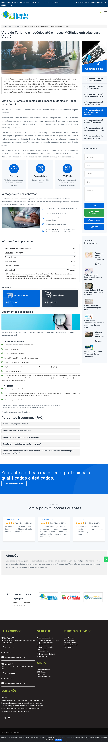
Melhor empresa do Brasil (46, 654)
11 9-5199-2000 (95, 213)
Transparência (42, 656)
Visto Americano (69, 638)
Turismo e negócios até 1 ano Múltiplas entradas (93, 80)
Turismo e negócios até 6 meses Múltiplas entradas (93, 112)
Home (5, 26)
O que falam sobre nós (45, 643)
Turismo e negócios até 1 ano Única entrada (93, 87)
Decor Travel (41, 674)
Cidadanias (68, 647)
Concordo (58, 739)
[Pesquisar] (101, 12)
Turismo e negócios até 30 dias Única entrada (93, 103)
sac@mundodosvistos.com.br (15, 657)
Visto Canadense (70, 640)
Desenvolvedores (43, 652)
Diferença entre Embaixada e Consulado (99, 336)
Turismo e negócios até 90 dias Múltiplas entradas (94, 129)
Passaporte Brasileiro (71, 645)
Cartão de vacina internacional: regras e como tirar (93, 277)
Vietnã (17, 26)
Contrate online (94, 68)
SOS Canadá (41, 672)
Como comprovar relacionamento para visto (92, 307)
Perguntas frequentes (44, 645)
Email (95, 227)
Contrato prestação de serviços (48, 640)
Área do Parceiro (98, 2)
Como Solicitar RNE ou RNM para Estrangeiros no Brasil (93, 292)
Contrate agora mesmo (14, 483)
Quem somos (42, 649)
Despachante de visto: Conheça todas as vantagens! (93, 354)
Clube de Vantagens (55, 230)
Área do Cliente (83, 2)
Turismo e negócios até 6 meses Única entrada (93, 121)
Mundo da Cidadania (44, 677)
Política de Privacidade (45, 647)
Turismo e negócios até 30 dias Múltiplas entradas (94, 95)
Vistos (11, 26)
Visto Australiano (70, 643)
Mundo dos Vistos (43, 670)
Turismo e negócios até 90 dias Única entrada (93, 137)
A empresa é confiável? (45, 638)
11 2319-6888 (95, 220)
